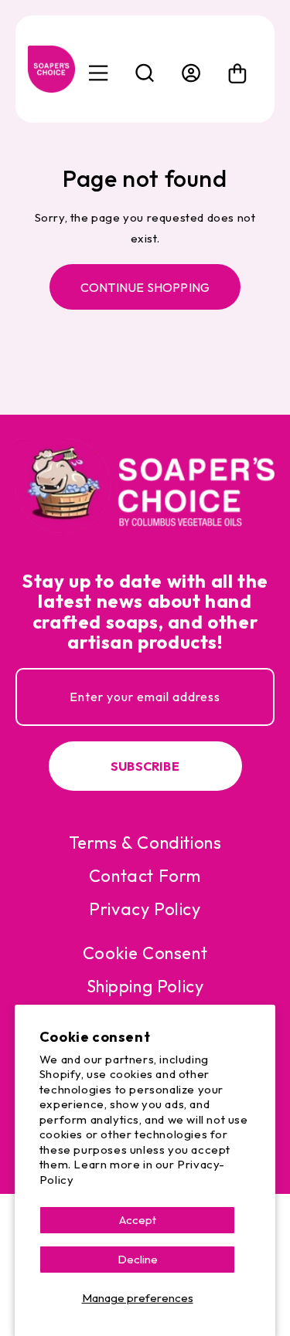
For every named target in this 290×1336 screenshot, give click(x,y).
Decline (138, 1259)
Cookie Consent (145, 953)
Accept (137, 1219)
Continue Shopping (145, 287)
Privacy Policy (144, 909)
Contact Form (145, 876)
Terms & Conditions (145, 842)
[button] (145, 73)
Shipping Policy (145, 986)
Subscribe (145, 766)
